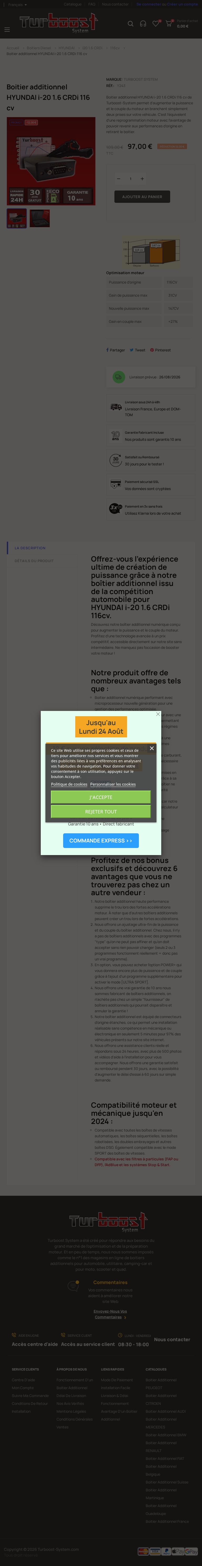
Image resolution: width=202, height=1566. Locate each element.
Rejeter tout (101, 811)
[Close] (158, 714)
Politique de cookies (69, 784)
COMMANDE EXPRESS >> (101, 840)
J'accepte (101, 797)
